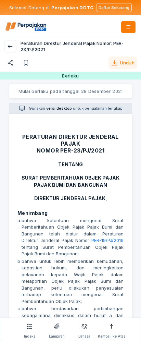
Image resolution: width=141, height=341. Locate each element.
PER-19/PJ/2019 (107, 240)
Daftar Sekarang (114, 7)
